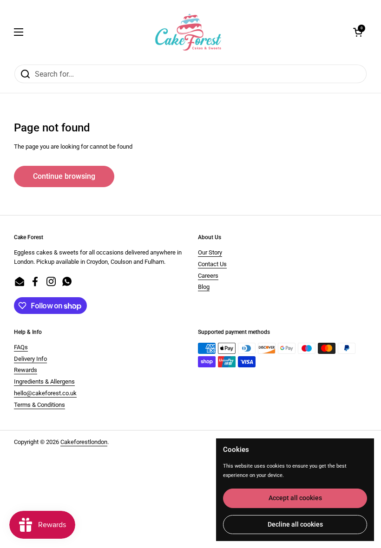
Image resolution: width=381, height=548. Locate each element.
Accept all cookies (295, 498)
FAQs (21, 347)
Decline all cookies (295, 524)
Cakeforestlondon (83, 441)
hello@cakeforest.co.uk (45, 393)
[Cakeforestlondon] (188, 32)
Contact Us (212, 264)
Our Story (210, 252)
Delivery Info (30, 358)
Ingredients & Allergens (44, 381)
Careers (208, 275)
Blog (204, 286)
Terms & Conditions (39, 404)
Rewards (25, 369)
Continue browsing (64, 176)
